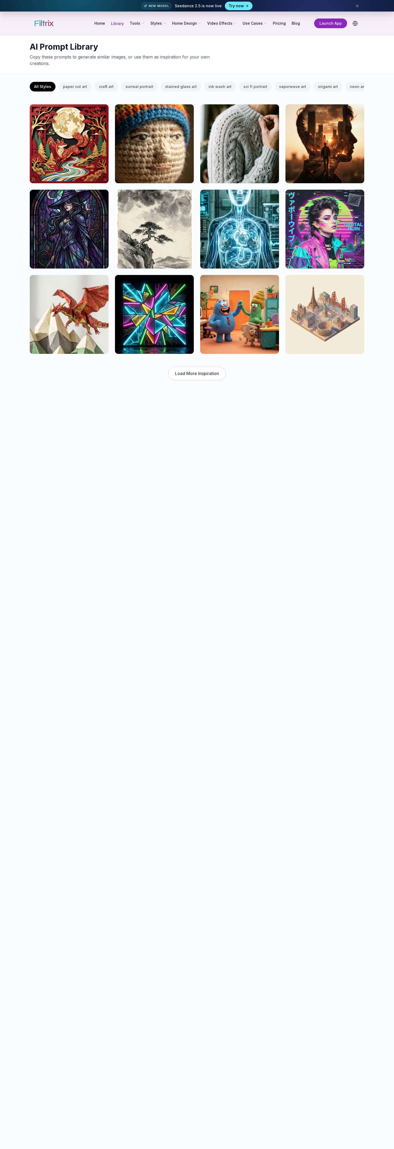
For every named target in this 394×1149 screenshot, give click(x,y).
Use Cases (253, 23)
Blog (296, 23)
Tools (135, 23)
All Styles (42, 86)
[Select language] (355, 23)
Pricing (279, 23)
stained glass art (181, 86)
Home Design (184, 23)
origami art (328, 86)
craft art (106, 86)
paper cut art (75, 86)
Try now (236, 5)
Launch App (330, 23)
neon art (358, 86)
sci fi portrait (255, 86)
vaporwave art (292, 86)
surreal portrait (139, 86)
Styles (156, 23)
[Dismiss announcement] (357, 6)
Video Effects (219, 23)
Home (99, 23)
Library (117, 23)
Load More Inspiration (197, 373)
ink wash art (220, 86)
